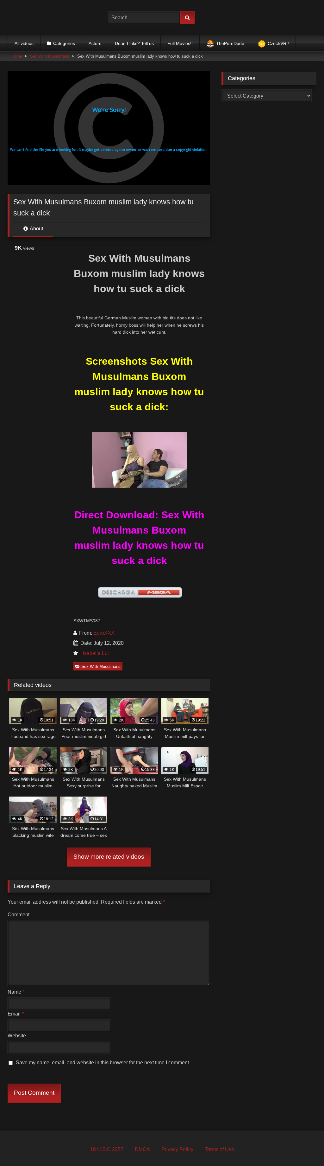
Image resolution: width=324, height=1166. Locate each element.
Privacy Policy (177, 1149)
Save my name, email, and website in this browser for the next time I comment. (103, 1062)
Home (16, 56)
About (36, 228)
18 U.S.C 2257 (106, 1149)
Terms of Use (219, 1149)
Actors (95, 43)
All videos (24, 43)
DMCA (142, 1149)
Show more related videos (108, 856)
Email (16, 1013)
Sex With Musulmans (49, 56)
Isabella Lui (96, 653)
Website (17, 1035)
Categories (64, 43)
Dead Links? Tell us (134, 43)
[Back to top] (304, 1147)
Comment (18, 914)
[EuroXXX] (50, 18)
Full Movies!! (180, 43)
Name (16, 992)
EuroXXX (104, 633)
